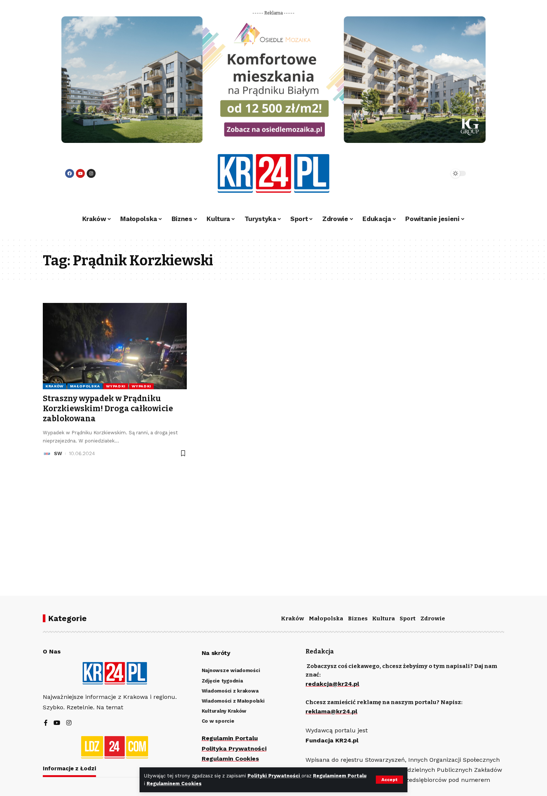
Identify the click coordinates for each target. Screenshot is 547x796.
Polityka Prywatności (234, 748)
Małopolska (85, 386)
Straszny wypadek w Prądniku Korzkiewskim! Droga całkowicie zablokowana (108, 409)
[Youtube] (80, 173)
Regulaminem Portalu (340, 776)
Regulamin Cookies (230, 758)
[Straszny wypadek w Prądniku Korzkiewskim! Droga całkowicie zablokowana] (115, 346)
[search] (423, 173)
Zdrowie (432, 618)
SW (58, 453)
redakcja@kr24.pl (332, 683)
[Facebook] (69, 173)
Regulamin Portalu (230, 738)
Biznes (358, 618)
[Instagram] (91, 173)
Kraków (54, 386)
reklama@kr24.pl (331, 711)
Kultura (383, 618)
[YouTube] (56, 723)
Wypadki (115, 386)
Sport (408, 618)
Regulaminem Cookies (174, 783)
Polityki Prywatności (274, 776)
